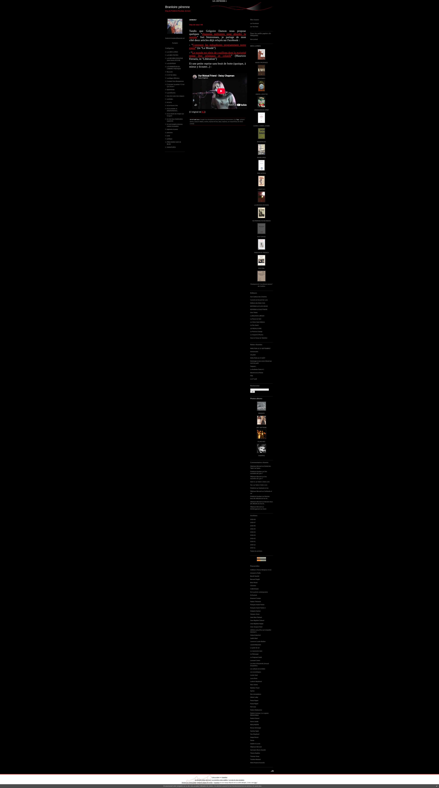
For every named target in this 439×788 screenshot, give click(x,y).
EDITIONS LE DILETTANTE (258, 309)
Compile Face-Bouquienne (175, 81)
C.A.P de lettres (172, 75)
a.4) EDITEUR (171, 63)
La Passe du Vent (255, 319)
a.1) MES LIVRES (172, 52)
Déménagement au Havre (258, 509)
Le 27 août (253, 379)
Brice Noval (253, 582)
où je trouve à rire (172, 105)
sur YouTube (254, 26)
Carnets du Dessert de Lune (259, 300)
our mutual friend (232, 121)
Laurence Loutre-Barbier (258, 641)
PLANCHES (261, 441)
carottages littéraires (173, 78)
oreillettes (170, 99)
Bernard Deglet (255, 579)
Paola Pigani (254, 700)
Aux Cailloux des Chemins (258, 296)
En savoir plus (257, 786)
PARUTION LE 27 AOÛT (257, 358)
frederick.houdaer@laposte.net (175, 38)
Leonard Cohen (255, 660)
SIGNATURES (171, 147)
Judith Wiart (254, 638)
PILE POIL (261, 268)
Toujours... (253, 366)
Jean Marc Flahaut (256, 617)
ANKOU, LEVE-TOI (261, 94)
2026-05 (253, 529)
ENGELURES (261, 157)
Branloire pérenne (177, 7)
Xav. (251, 485)
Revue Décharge (255, 728)
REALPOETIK (254, 724)
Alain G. (252, 482)
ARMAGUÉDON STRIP (261, 110)
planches (170, 132)
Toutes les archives (256, 551)
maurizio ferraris (213, 121)
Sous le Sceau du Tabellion (258, 338)
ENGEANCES (261, 141)
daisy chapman (223, 121)
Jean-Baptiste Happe (256, 623)
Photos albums (256, 398)
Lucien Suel (254, 675)
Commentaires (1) (230, 119)
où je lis (169, 102)
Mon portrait (254, 39)
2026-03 (253, 535)
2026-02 (253, 538)
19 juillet (253, 355)
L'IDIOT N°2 (261, 189)
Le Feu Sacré (254, 325)
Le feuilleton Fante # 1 (257, 369)
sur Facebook (254, 23)
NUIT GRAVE (261, 236)
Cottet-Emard (254, 589)
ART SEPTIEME (261, 427)
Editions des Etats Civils (257, 303)
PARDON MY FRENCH (261, 252)
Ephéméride (171, 89)
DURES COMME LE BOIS (261, 126)
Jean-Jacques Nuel (256, 627)
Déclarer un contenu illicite (189, 782)
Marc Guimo (254, 684)
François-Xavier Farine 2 (258, 608)
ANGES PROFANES (261, 62)
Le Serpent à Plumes (256, 334)
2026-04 (253, 532)
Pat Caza (253, 707)
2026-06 (253, 525)
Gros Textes (254, 312)
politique (169, 139)
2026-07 (253, 522)
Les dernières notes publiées (220, 780)
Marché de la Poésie (256, 372)
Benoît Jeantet (254, 576)
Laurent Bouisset (255, 644)
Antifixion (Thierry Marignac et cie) (260, 570)
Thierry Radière (255, 753)
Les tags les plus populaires (236, 780)
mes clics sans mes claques (175, 96)
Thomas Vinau (254, 756)
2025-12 (253, 544)
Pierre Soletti (254, 721)
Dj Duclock (253, 595)
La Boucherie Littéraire (257, 315)
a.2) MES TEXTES (172, 55)
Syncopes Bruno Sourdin (258, 750)
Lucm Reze (253, 678)
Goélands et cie (263, 488)
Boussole (170, 72)
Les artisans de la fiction (257, 669)
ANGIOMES (261, 78)
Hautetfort (224, 777)
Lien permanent (220, 119)
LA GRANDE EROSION (261, 205)
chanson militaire (198, 121)
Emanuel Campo (255, 598)
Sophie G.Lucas (255, 743)
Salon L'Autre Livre (264, 482)
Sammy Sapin (254, 731)
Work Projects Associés (257, 762)
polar (168, 135)
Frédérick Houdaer (256, 471)
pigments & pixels (172, 129)
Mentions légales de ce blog (205, 782)
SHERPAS (261, 455)
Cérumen (253, 585)
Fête (251, 375)
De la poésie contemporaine (259, 592)
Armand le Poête (255, 573)
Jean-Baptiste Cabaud (257, 620)
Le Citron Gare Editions (257, 322)
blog (255, 782)
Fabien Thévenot (255, 601)
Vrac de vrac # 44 (196, 25)
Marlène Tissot (254, 688)
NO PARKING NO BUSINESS (261, 221)
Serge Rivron (254, 737)
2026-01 (253, 541)
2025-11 (252, 548)
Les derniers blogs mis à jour (203, 780)
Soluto (252, 740)
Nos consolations (255, 694)
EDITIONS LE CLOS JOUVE (259, 306)
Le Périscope (254, 654)
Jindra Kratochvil (255, 635)
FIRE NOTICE (261, 173)
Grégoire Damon (255, 611)
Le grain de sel (255, 648)
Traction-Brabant (255, 759)
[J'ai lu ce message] (437, 786)
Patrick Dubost (254, 718)
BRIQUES (261, 413)
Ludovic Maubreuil (256, 681)
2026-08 (253, 519)
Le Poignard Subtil (256, 657)
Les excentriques (255, 672)
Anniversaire (254, 351)
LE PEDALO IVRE (255, 328)
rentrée (206, 121)
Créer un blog (215, 777)
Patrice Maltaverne (256, 710)
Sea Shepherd (254, 734)
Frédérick (253, 488)
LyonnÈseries (171, 93)
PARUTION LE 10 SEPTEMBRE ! (260, 348)
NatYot (252, 691)
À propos (175, 43)
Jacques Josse (255, 614)
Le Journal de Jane (256, 651)
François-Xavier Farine (257, 604)
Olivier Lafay (254, 697)
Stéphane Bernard (256, 466)
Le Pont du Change (256, 331)
